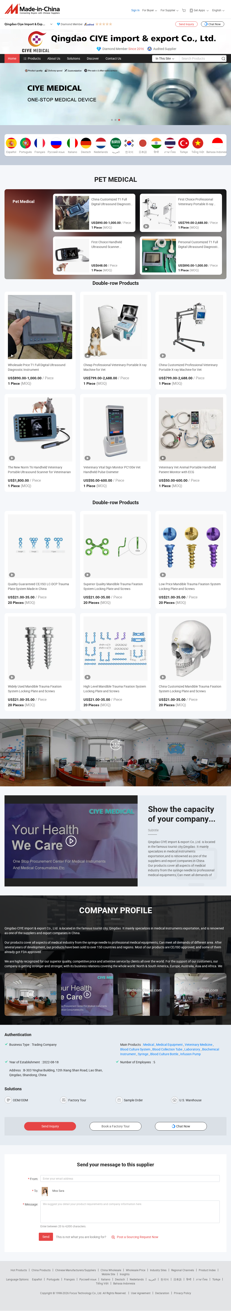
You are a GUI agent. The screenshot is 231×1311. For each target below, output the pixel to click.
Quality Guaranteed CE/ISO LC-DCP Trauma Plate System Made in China (38, 586)
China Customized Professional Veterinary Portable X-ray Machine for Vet (188, 367)
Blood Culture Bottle (164, 1054)
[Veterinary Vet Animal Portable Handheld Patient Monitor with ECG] (191, 429)
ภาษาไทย (202, 1279)
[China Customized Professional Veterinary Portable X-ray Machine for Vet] (191, 327)
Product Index (207, 1270)
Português (53, 1279)
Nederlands (137, 1279)
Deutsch (120, 1279)
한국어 (165, 1279)
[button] (112, 120)
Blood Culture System (135, 1049)
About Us (53, 58)
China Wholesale (111, 1270)
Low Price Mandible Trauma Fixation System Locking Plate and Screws (190, 586)
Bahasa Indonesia (124, 1283)
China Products (41, 1270)
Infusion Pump (190, 1054)
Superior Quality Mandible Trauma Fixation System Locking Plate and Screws (113, 586)
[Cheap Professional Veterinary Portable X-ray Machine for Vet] (115, 327)
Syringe (143, 1054)
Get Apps (199, 10)
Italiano (105, 1279)
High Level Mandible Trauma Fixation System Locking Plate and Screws (114, 688)
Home (12, 58)
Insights (124, 1274)
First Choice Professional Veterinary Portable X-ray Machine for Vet (195, 201)
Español (37, 1279)
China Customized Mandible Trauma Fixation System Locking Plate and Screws (190, 688)
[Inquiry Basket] (184, 10)
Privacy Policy (182, 1293)
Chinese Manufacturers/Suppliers (75, 1270)
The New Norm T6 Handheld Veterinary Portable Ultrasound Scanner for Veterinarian (39, 469)
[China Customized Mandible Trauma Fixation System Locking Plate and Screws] (191, 648)
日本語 (177, 1279)
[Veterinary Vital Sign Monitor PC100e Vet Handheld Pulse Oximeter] (115, 429)
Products (34, 58)
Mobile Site (108, 1274)
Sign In (135, 10)
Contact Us (113, 58)
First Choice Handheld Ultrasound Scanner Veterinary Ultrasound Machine (106, 244)
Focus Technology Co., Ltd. (86, 1293)
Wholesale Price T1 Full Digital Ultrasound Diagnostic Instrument (36, 367)
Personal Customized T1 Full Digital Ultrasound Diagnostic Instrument (198, 244)
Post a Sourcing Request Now (134, 1237)
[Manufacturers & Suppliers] (33, 9)
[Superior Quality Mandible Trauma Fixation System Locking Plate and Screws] (115, 546)
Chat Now (214, 24)
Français (69, 1279)
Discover (93, 58)
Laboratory (192, 1049)
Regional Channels (182, 1270)
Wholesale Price (135, 1270)
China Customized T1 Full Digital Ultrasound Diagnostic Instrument (111, 201)
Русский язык (87, 1279)
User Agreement (140, 1293)
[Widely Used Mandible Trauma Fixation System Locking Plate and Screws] (40, 648)
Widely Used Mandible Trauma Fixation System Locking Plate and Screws (35, 688)
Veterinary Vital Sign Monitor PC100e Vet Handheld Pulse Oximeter (112, 469)
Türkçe (216, 1279)
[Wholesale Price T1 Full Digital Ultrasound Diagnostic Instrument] (40, 327)
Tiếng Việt (102, 1283)
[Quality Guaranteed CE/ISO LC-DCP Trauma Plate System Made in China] (40, 546)
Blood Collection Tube (167, 1049)
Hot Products (19, 1270)
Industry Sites (158, 1270)
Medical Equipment (169, 1044)
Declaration (162, 1293)
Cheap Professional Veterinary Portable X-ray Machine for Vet (115, 367)
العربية (152, 1279)
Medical (148, 1044)
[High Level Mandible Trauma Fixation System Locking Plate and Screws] (115, 648)
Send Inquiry (186, 24)
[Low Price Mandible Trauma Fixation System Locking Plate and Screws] (191, 546)
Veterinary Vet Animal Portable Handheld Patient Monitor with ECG (187, 469)
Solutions (73, 58)
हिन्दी (188, 1279)
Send (45, 1237)
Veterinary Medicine (198, 1044)
